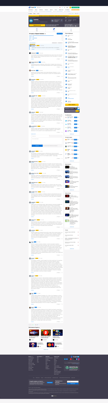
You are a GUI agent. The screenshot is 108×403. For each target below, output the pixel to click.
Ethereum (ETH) (31, 359)
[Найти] (37, 7)
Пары (71, 30)
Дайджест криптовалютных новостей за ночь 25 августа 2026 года (74, 173)
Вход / (73, 7)
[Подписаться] (77, 111)
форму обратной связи (75, 363)
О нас (33, 377)
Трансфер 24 (47, 368)
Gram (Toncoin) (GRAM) (32, 364)
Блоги (55, 364)
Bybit (37, 359)
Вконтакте (78, 13)
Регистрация (76, 7)
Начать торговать (72, 104)
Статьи (56, 9)
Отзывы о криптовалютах (57, 367)
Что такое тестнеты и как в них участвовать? (34, 337)
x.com (64, 7)
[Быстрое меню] (70, 7)
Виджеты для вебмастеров (48, 377)
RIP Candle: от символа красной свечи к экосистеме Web (74, 197)
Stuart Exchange (48, 360)
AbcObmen (69, 120)
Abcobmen (47, 359)
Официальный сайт (37, 25)
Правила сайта (73, 377)
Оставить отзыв (59, 33)
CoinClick (69, 130)
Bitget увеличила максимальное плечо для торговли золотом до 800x (73, 168)
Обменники (41, 9)
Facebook (77, 13)
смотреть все (46, 349)
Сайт (69, 67)
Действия (75, 139)
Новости (51, 9)
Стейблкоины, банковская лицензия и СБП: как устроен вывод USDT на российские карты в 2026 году (74, 203)
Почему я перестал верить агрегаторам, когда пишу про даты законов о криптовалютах (74, 209)
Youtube (60, 7)
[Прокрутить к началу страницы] (106, 398)
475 (61, 20)
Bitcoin (68, 139)
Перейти (75, 117)
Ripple (68, 157)
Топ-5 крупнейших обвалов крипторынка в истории (59, 343)
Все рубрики (67, 9)
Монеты (30, 356)
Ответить (37, 145)
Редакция (42, 377)
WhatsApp (73, 13)
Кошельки (46, 9)
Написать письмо (71, 98)
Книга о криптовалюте (57, 372)
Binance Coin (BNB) (31, 363)
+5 (76, 57)
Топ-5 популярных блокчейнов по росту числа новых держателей (74, 182)
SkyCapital (69, 123)
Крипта (47, 363)
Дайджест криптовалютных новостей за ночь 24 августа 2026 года (74, 177)
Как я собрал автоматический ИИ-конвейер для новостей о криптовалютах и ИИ (74, 216)
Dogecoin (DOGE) (31, 367)
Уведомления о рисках (55, 377)
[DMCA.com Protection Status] (54, 395)
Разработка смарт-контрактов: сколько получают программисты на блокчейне (57, 337)
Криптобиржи (39, 356)
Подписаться (73, 383)
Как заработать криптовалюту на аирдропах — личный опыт (41, 343)
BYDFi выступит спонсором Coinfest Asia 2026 (74, 187)
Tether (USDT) (30, 360)
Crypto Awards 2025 (75, 9)
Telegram (62, 7)
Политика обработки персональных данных (64, 377)
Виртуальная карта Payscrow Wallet (70, 242)
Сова (46, 364)
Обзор (37, 30)
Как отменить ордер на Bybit (69, 245)
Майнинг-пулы (61, 9)
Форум (55, 368)
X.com (76, 13)
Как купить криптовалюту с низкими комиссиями (45, 337)
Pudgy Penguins (68, 154)
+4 (73, 20)
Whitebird (47, 367)
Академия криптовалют (57, 371)
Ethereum (69, 142)
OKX (37, 360)
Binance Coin (68, 150)
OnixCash (69, 127)
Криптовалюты (31, 9)
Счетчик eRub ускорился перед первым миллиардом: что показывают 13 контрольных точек (74, 222)
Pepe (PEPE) (30, 368)
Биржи (36, 9)
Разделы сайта (56, 356)
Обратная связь (38, 377)
